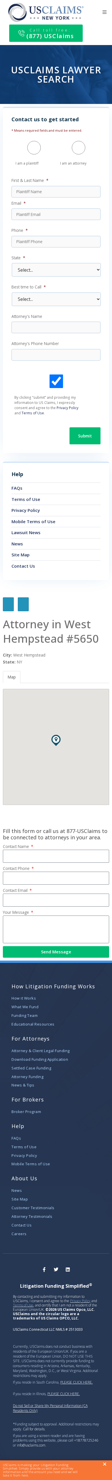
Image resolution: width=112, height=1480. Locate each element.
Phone (19, 230)
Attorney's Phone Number (35, 343)
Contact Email (16, 890)
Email (18, 203)
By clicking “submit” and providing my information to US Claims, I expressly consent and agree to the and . (46, 405)
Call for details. (34, 1429)
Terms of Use (33, 413)
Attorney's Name (26, 316)
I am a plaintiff (27, 163)
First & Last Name (30, 180)
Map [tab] (11, 677)
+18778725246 (86, 1440)
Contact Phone (17, 868)
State (18, 257)
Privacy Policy (67, 407)
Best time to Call (28, 287)
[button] (104, 12)
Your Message (16, 912)
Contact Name (16, 846)
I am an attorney (73, 163)
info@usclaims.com (31, 1445)
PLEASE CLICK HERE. (76, 1382)
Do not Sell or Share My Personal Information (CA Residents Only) (50, 1408)
